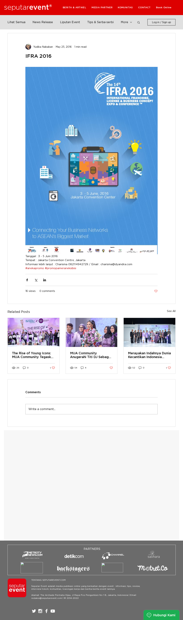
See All (171, 311)
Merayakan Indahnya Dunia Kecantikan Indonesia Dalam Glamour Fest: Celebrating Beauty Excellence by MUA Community (149, 355)
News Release (43, 22)
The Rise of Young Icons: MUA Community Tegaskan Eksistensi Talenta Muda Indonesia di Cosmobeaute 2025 (33, 355)
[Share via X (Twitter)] (36, 280)
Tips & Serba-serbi (100, 22)
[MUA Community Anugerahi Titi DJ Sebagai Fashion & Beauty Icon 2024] (91, 332)
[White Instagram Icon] (40, 611)
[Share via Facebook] (27, 280)
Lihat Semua (16, 22)
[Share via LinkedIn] (44, 280)
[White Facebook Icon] (46, 611)
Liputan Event (70, 22)
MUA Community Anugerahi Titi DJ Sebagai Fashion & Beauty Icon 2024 (91, 355)
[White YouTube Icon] (52, 611)
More (124, 22)
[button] (102, 7)
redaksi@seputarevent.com (46, 598)
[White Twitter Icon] (34, 611)
